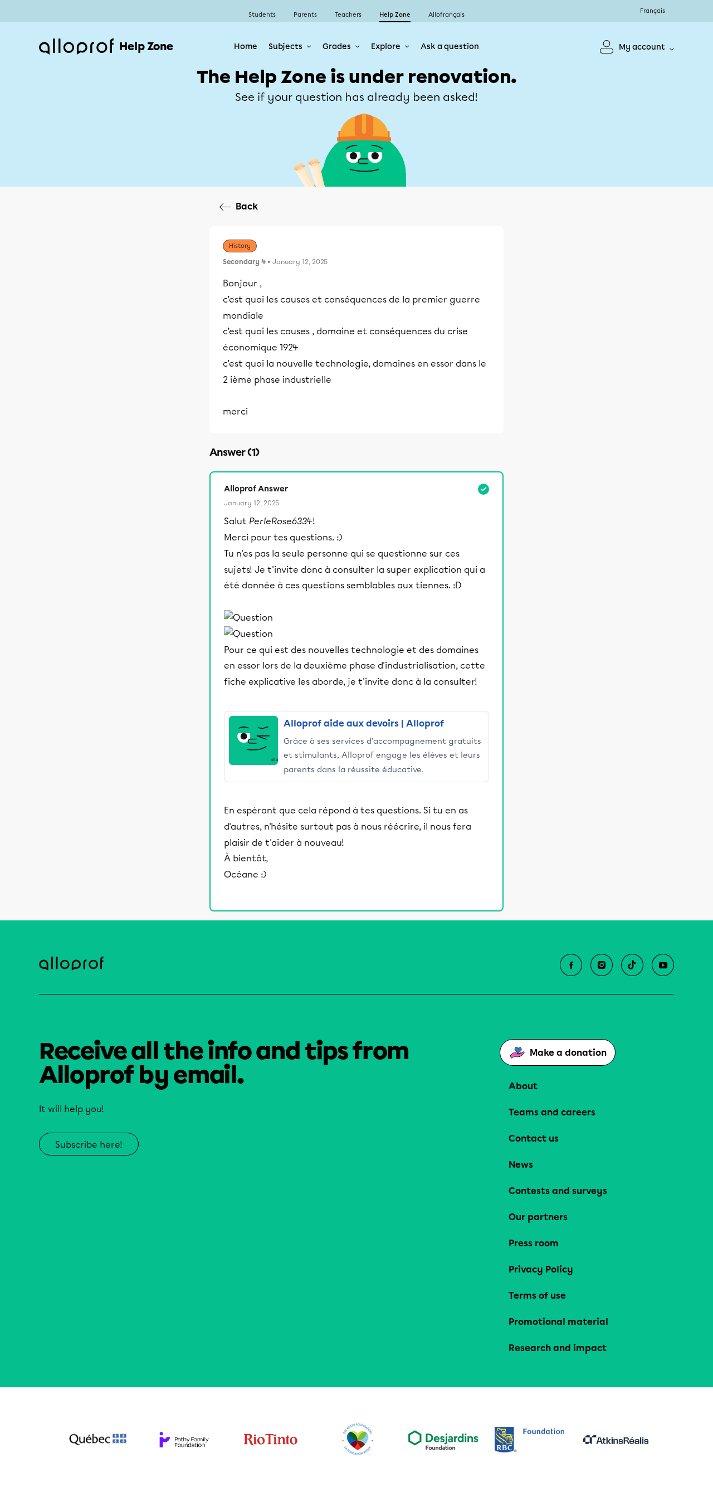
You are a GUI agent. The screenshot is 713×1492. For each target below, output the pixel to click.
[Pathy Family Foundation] (184, 1440)
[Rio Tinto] (270, 1440)
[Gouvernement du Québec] (98, 1439)
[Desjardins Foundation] (443, 1440)
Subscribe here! (89, 1144)
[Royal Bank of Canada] (529, 1439)
